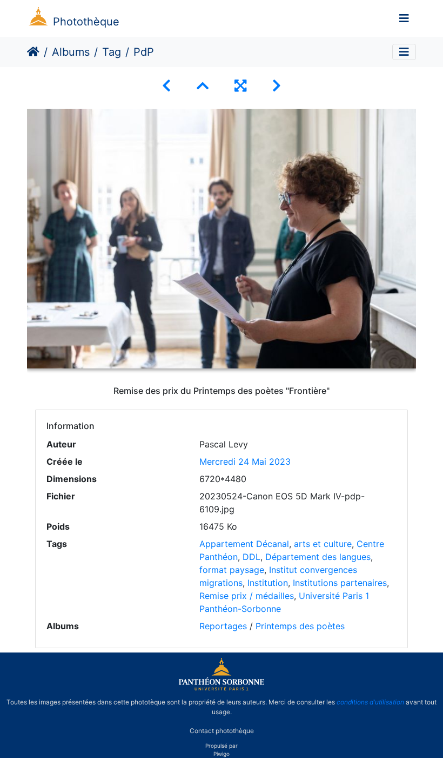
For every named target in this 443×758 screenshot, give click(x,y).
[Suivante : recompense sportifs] (276, 85)
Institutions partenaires (340, 582)
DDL (251, 556)
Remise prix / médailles (246, 595)
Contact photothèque (222, 730)
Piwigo (221, 753)
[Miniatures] (203, 85)
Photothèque (86, 21)
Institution (267, 582)
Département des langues (318, 556)
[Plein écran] (240, 85)
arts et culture (323, 543)
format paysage (231, 569)
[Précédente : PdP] (166, 85)
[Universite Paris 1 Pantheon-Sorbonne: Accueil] (221, 688)
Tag (111, 51)
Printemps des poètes (300, 626)
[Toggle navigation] (404, 18)
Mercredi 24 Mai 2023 (245, 461)
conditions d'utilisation (370, 702)
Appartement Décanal (244, 543)
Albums (71, 51)
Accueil (33, 52)
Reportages (223, 626)
